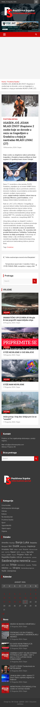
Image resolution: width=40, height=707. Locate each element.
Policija (4, 554)
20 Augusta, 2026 (9, 323)
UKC (10, 568)
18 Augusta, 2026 (9, 355)
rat (31, 555)
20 (20, 602)
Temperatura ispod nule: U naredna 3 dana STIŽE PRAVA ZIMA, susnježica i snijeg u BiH (19, 265)
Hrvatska (5, 549)
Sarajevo (33, 561)
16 (36, 598)
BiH (10, 546)
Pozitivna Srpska (10, 119)
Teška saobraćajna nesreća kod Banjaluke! (20, 257)
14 (25, 598)
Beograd (5, 546)
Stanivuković (21, 565)
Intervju (4, 511)
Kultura (4, 514)
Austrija (12, 543)
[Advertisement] (20, 58)
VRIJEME (7, 289)
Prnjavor (20, 554)
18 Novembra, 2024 (9, 147)
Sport (3, 523)
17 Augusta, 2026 (9, 387)
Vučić (4, 571)
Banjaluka (33, 543)
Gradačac (10, 247)
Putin (27, 554)
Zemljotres (11, 571)
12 (15, 598)
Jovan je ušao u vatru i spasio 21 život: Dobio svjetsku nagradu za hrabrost (22, 677)
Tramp (34, 565)
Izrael (20, 549)
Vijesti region (6, 528)
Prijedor (14, 554)
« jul (3, 614)
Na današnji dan (7, 517)
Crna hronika (6, 505)
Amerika (5, 543)
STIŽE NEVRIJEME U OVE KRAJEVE (18, 352)
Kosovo (25, 549)
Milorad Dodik (33, 549)
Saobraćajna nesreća (16, 561)
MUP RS (7, 552)
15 (30, 598)
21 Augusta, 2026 (16, 626)
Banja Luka (22, 542)
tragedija (28, 565)
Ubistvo (5, 568)
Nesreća (23, 552)
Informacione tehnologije (10, 508)
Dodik (16, 546)
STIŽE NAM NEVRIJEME (13, 384)
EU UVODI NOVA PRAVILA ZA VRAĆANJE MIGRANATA (21, 645)
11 (9, 598)
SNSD (7, 565)
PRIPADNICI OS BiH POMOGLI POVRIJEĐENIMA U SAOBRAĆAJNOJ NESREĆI (24, 635)
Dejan (19, 147)
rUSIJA (19, 557)
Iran (11, 549)
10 (4, 598)
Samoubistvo (27, 557)
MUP (3, 552)
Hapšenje (31, 546)
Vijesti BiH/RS (6, 525)
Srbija (13, 564)
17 (4, 602)
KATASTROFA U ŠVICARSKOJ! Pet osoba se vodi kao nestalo (23, 688)
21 (25, 602)
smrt (3, 565)
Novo (5, 619)
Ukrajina (16, 568)
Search (35, 281)
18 (9, 602)
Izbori (16, 549)
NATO (18, 552)
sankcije (34, 557)
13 (20, 598)
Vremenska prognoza (27, 568)
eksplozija (23, 546)
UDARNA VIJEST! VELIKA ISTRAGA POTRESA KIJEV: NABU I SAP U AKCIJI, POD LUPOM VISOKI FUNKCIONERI (23, 656)
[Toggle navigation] (4, 34)
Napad (13, 552)
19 (15, 602)
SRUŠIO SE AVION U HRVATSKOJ (22, 624)
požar (9, 555)
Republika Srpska (9, 557)
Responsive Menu (36, 2)
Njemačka (29, 552)
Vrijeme (6, 312)
